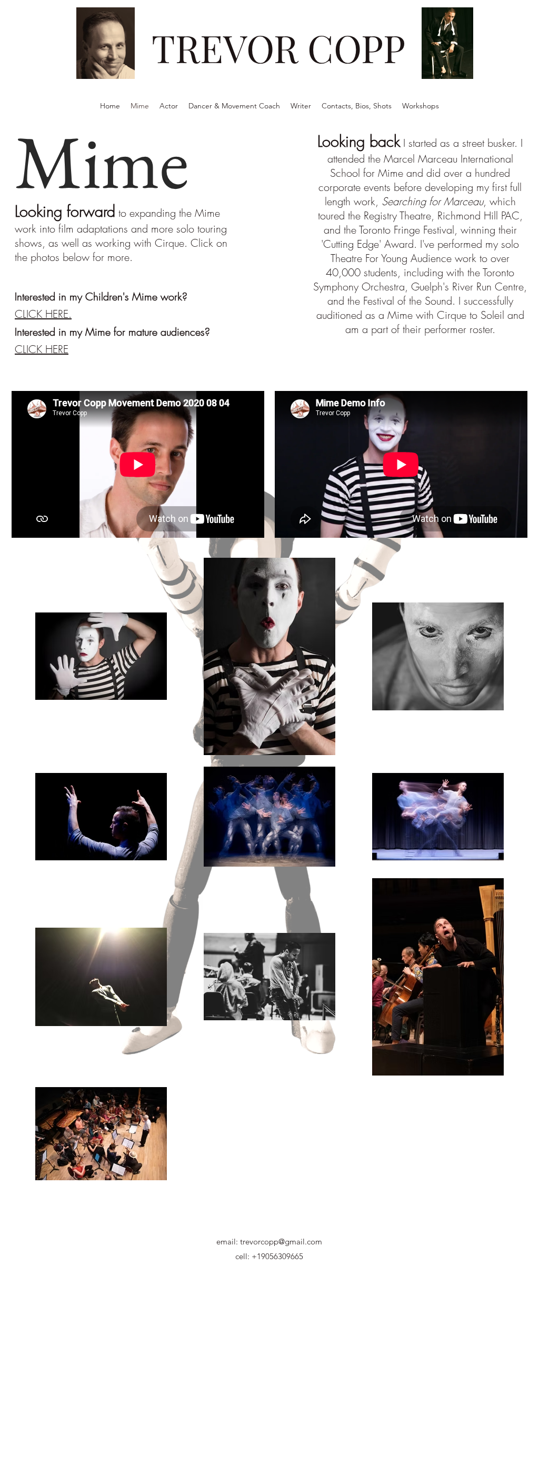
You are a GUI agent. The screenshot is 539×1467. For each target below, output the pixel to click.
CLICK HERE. (43, 314)
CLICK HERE (41, 349)
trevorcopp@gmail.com (281, 1242)
